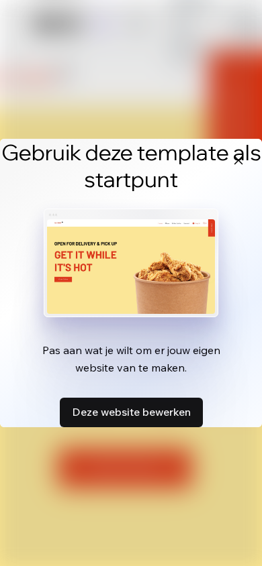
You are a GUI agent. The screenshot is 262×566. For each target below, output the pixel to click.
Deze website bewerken (131, 411)
